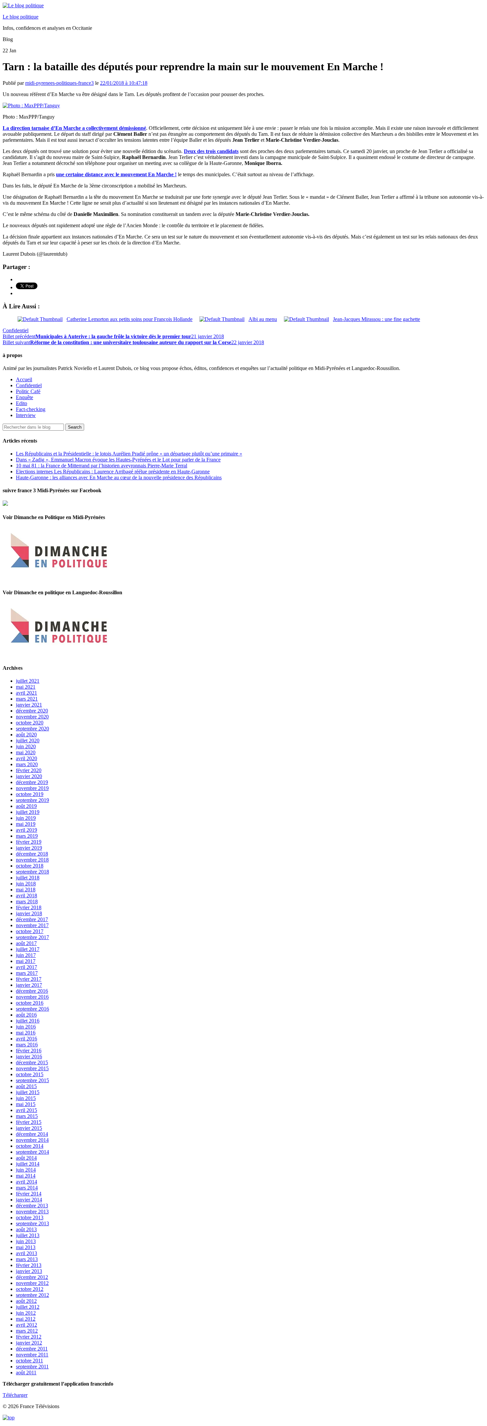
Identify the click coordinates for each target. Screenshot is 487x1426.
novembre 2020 (32, 716)
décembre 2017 (32, 919)
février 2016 (28, 1050)
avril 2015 (26, 1110)
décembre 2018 (32, 854)
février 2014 (28, 1193)
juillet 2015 (27, 1092)
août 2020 (26, 734)
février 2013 (28, 1265)
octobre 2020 (29, 722)
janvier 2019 (29, 848)
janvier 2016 (29, 1056)
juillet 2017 (27, 949)
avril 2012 (26, 1325)
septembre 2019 (32, 800)
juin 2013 (26, 1241)
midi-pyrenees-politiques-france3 (59, 83)
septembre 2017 (32, 937)
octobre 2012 (29, 1289)
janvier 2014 (29, 1199)
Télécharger (15, 1395)
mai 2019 (25, 824)
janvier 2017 (29, 985)
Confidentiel (15, 330)
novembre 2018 (32, 860)
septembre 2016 (32, 1009)
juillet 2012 (27, 1307)
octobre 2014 (29, 1146)
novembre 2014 (32, 1140)
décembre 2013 (32, 1205)
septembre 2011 (32, 1366)
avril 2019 (26, 830)
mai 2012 (25, 1319)
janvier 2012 (29, 1343)
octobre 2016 (29, 1003)
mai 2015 (25, 1104)
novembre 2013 (32, 1211)
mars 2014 (27, 1187)
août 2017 (26, 943)
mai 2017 (25, 961)
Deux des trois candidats (211, 151)
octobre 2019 (29, 794)
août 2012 (26, 1301)
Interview (26, 415)
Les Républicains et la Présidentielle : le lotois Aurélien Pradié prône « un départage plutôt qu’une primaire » (129, 453)
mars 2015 (27, 1116)
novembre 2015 (32, 1068)
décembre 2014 (32, 1134)
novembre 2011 (32, 1354)
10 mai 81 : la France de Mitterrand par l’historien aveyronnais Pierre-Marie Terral (101, 465)
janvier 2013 (29, 1271)
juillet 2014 (27, 1164)
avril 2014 (26, 1182)
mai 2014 (25, 1176)
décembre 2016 (32, 991)
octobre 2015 (29, 1074)
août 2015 (26, 1086)
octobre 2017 (29, 931)
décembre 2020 (32, 710)
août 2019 (26, 806)
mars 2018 (27, 901)
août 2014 (26, 1158)
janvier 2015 (29, 1128)
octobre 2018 (29, 866)
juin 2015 (26, 1098)
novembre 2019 (32, 788)
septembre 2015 (32, 1080)
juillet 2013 (27, 1235)
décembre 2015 (32, 1062)
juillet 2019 (27, 812)
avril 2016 (26, 1038)
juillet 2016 (27, 1021)
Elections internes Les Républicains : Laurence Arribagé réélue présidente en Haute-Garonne (113, 471)
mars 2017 (27, 973)
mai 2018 (25, 889)
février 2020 (28, 770)
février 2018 (28, 907)
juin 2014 (26, 1170)
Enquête (24, 397)
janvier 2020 (29, 776)
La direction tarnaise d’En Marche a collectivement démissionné (74, 128)
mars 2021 (27, 699)
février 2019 (28, 842)
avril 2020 (26, 758)
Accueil (24, 379)
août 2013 (26, 1229)
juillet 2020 (27, 740)
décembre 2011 (32, 1348)
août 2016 (26, 1015)
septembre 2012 (32, 1295)
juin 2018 (26, 883)
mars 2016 (27, 1044)
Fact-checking (30, 409)
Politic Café (28, 391)
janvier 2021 (29, 705)
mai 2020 (25, 752)
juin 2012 (26, 1313)
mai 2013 (25, 1247)
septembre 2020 (32, 728)
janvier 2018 (29, 913)
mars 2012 (27, 1331)
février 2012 (28, 1337)
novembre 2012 (32, 1283)
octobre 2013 (29, 1217)
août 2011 (26, 1372)
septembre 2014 (32, 1152)
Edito (21, 403)
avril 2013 (26, 1253)
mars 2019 (27, 836)
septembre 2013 (32, 1223)
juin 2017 (26, 955)
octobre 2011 (29, 1360)
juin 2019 (26, 818)
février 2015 (28, 1122)
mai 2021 (25, 687)
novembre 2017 (32, 925)
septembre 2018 (32, 871)
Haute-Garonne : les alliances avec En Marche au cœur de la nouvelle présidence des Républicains (119, 477)
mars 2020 (27, 764)
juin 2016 (26, 1027)
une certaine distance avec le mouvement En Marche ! (116, 174)
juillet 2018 (27, 877)
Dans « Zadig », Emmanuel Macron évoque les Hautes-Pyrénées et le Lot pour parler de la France (118, 459)
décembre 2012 (32, 1277)
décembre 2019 (32, 782)
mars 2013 (27, 1259)
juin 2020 (26, 746)
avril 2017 (26, 967)
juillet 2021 (27, 681)
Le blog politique (20, 17)
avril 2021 (26, 693)
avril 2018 (26, 895)
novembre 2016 (32, 997)
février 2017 (28, 979)
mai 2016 (25, 1032)
